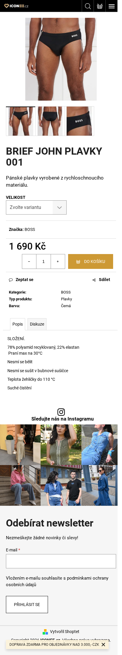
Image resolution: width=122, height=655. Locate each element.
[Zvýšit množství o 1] (58, 261)
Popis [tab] (17, 324)
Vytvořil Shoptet (64, 631)
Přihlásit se (27, 604)
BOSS (30, 229)
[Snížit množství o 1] (29, 261)
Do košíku (94, 261)
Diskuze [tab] (37, 324)
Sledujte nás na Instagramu (62, 418)
